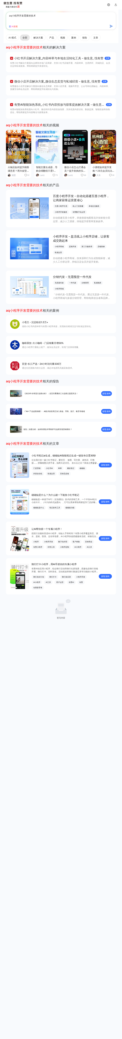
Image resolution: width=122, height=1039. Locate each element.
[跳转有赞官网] (108, 4)
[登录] (115, 4)
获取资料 (106, 393)
